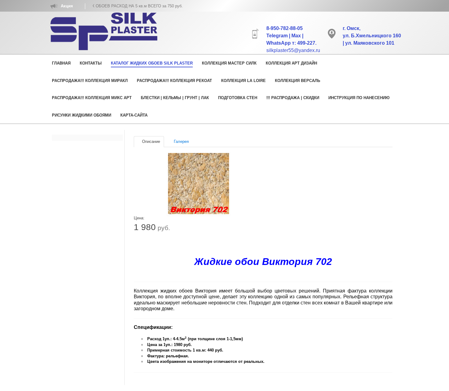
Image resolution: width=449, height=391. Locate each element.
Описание (150, 141)
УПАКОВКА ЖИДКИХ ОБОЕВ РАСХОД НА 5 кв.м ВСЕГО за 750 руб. (109, 6)
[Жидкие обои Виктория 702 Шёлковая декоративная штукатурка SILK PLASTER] (198, 183)
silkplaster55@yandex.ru (293, 50)
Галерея (181, 141)
